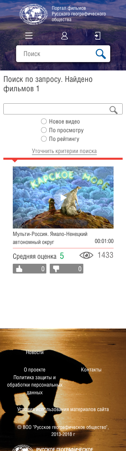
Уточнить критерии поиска (64, 150)
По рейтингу (64, 138)
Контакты (91, 369)
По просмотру (66, 130)
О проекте (34, 369)
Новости (35, 352)
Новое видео (64, 121)
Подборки (25, 67)
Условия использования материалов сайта (63, 409)
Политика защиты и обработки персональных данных (34, 385)
